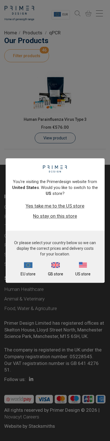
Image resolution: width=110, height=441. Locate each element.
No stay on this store (55, 216)
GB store (55, 274)
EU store (28, 274)
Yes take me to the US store (55, 206)
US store (83, 274)
